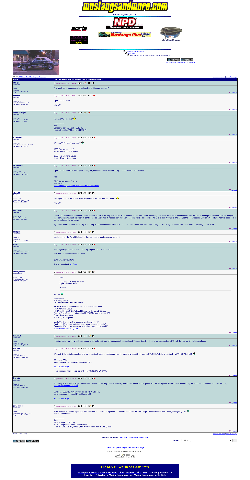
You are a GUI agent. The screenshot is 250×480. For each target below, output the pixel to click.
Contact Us (110, 447)
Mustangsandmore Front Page (130, 447)
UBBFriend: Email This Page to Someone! (32, 77)
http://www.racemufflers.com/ (66, 386)
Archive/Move (133, 437)
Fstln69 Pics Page (61, 366)
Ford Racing (132, 53)
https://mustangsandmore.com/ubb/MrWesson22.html (76, 186)
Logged (234, 92)
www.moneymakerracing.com (66, 328)
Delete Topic (143, 437)
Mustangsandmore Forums (135, 51)
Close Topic (123, 437)
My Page (73, 264)
